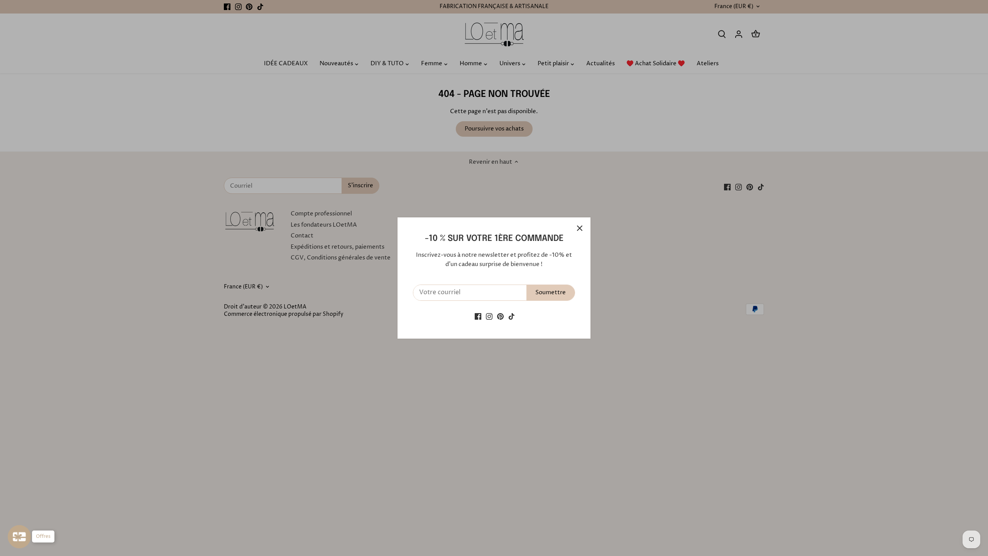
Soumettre (550, 292)
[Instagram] (489, 316)
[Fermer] (579, 228)
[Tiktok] (511, 316)
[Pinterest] (500, 316)
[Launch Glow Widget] (19, 536)
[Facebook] (478, 316)
